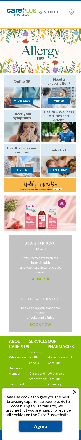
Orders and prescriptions (38, 376)
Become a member (16, 370)
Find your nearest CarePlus (60, 360)
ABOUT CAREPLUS (19, 344)
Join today (59, 170)
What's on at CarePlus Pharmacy (57, 378)
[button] (40, 69)
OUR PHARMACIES (61, 344)
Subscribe (40, 279)
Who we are (17, 357)
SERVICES (38, 341)
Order (59, 101)
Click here (22, 101)
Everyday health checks (35, 357)
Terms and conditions (16, 386)
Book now (40, 324)
